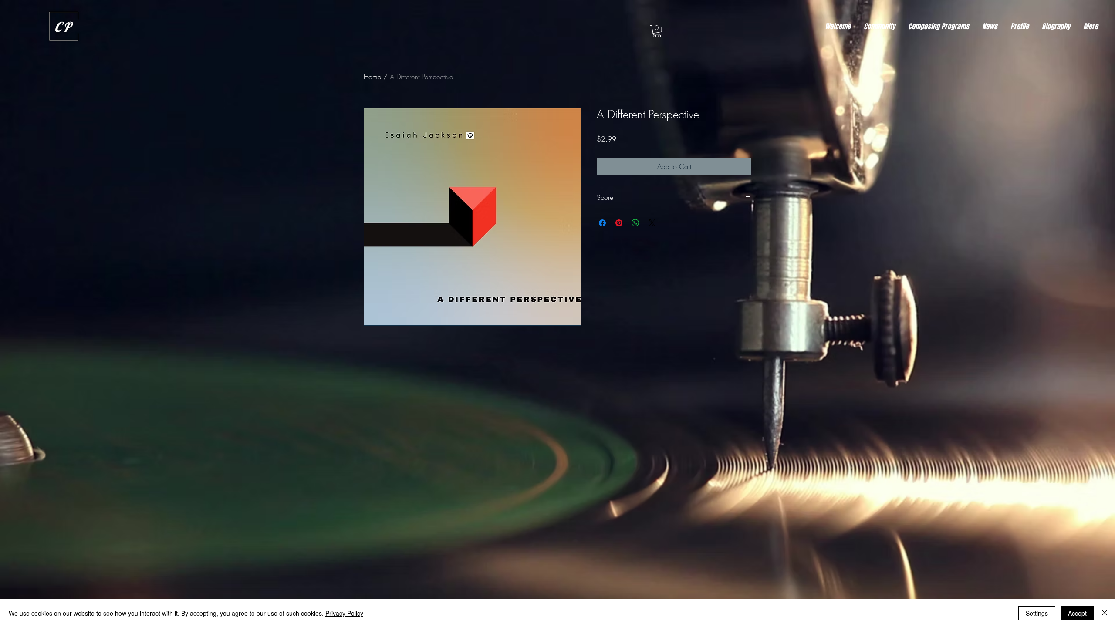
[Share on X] (652, 223)
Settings (1037, 613)
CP (63, 26)
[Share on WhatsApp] (635, 223)
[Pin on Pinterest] (619, 223)
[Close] (1104, 613)
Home (372, 76)
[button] (657, 31)
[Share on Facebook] (602, 223)
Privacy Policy (344, 613)
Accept (1077, 613)
